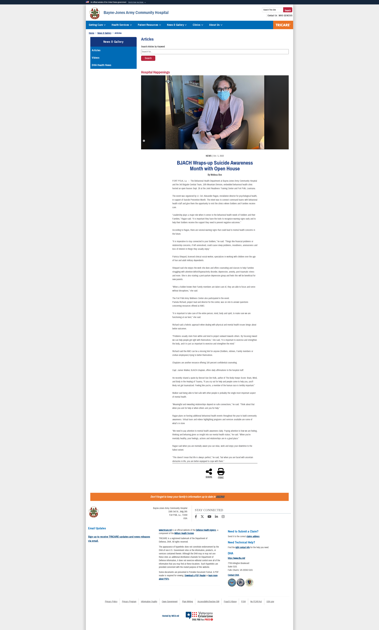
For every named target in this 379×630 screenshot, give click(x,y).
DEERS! (220, 496)
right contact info (242, 547)
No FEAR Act (256, 601)
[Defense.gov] (232, 582)
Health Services (120, 24)
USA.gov (270, 601)
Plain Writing (187, 601)
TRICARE (283, 25)
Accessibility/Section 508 (208, 601)
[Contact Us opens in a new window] (272, 15)
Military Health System (184, 533)
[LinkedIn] (216, 517)
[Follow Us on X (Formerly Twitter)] (202, 517)
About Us (214, 24)
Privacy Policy (111, 601)
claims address (253, 536)
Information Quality (149, 601)
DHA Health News (101, 65)
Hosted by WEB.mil (170, 615)
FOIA (243, 601)
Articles (96, 50)
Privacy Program (129, 601)
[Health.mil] (241, 582)
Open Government (170, 601)
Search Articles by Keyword (153, 46)
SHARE (209, 476)
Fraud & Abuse (230, 601)
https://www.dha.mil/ (236, 558)
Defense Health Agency (206, 530)
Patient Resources (148, 24)
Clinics (196, 24)
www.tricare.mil (165, 530)
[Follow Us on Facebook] (196, 517)
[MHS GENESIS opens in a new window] (285, 15)
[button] (137, 2)
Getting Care (96, 24)
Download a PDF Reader (195, 575)
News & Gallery (175, 24)
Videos (95, 57)
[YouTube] (209, 517)
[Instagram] (223, 517)
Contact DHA (233, 575)
